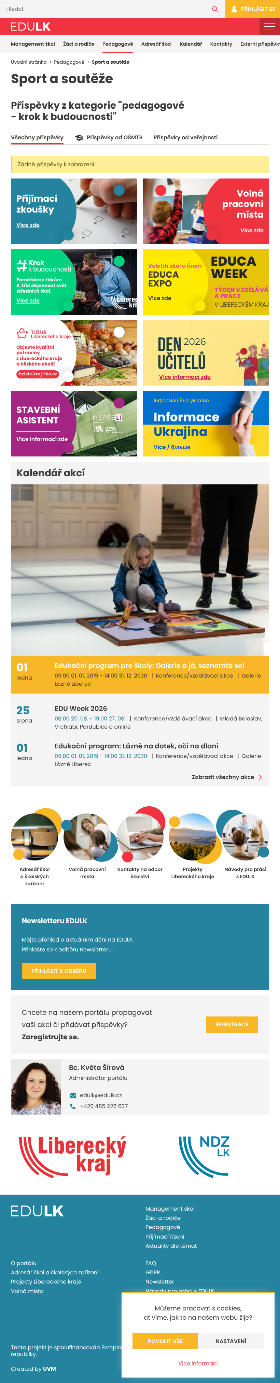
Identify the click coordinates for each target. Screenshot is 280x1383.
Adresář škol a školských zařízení (55, 1272)
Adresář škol (156, 44)
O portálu (24, 1263)
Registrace (232, 1024)
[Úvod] (31, 26)
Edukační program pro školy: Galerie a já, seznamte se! (150, 665)
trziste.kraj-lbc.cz (37, 374)
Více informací (198, 1363)
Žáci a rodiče (78, 44)
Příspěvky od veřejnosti (185, 137)
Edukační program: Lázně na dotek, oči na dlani (136, 746)
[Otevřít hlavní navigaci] (270, 26)
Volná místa (27, 1291)
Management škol (33, 44)
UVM (49, 1369)
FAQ (150, 1263)
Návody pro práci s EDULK (179, 1291)
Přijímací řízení (164, 1237)
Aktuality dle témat (171, 1246)
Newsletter (159, 1282)
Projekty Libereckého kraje (46, 1282)
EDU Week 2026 (81, 708)
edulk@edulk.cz (101, 1095)
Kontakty (221, 44)
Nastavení (230, 1341)
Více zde (28, 225)
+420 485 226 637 (104, 1106)
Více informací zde (185, 377)
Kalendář (191, 44)
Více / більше (172, 447)
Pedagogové (117, 44)
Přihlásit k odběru (58, 971)
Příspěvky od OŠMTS (114, 137)
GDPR (152, 1272)
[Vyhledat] (215, 9)
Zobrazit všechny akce (223, 777)
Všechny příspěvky (37, 137)
